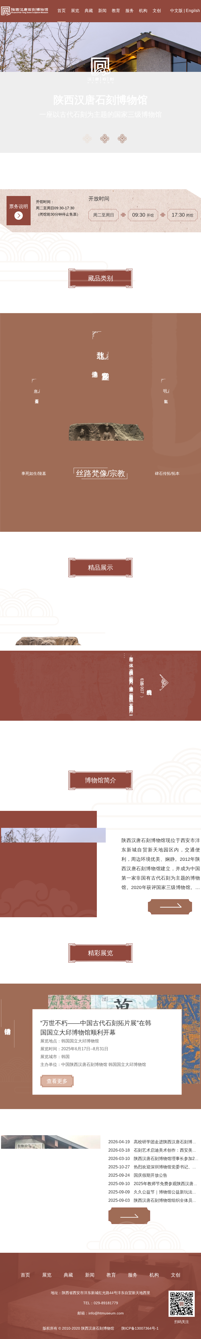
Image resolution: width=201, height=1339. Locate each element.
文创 (157, 10)
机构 (143, 10)
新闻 (102, 10)
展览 (75, 10)
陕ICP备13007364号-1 (140, 1328)
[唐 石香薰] (36, 396)
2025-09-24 (137, 1175)
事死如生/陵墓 (33, 473)
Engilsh (193, 10)
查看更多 (57, 1081)
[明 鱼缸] (165, 396)
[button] (87, 138)
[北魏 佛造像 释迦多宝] (100, 367)
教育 (116, 10)
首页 (61, 10)
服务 (129, 10)
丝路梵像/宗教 (100, 473)
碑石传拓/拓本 (167, 473)
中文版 (176, 10)
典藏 (89, 10)
